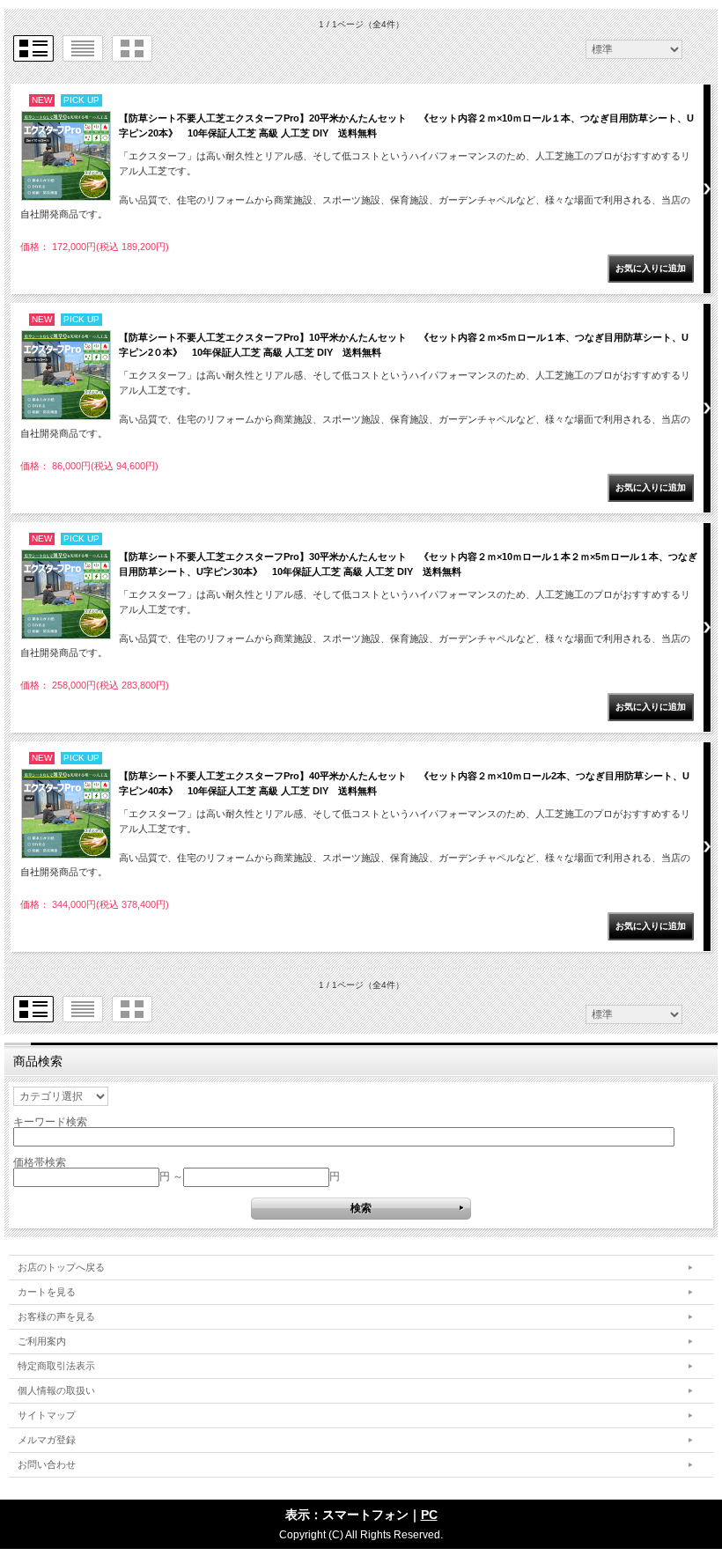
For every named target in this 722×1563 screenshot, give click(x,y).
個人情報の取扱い (56, 1390)
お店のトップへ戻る (61, 1267)
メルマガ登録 (47, 1439)
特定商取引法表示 (56, 1365)
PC (429, 1515)
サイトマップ (47, 1415)
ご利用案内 (42, 1341)
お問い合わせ (47, 1464)
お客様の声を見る (56, 1316)
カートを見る (47, 1292)
